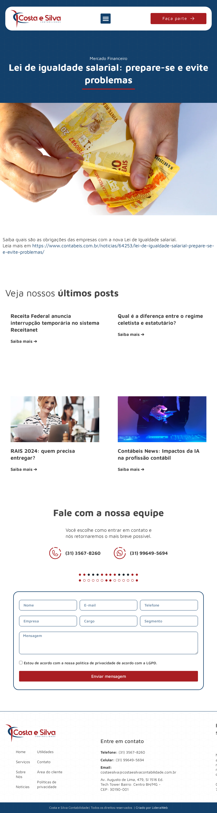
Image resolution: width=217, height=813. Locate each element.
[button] (106, 19)
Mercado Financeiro (108, 58)
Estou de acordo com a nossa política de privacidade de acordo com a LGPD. (90, 663)
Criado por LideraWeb (152, 808)
